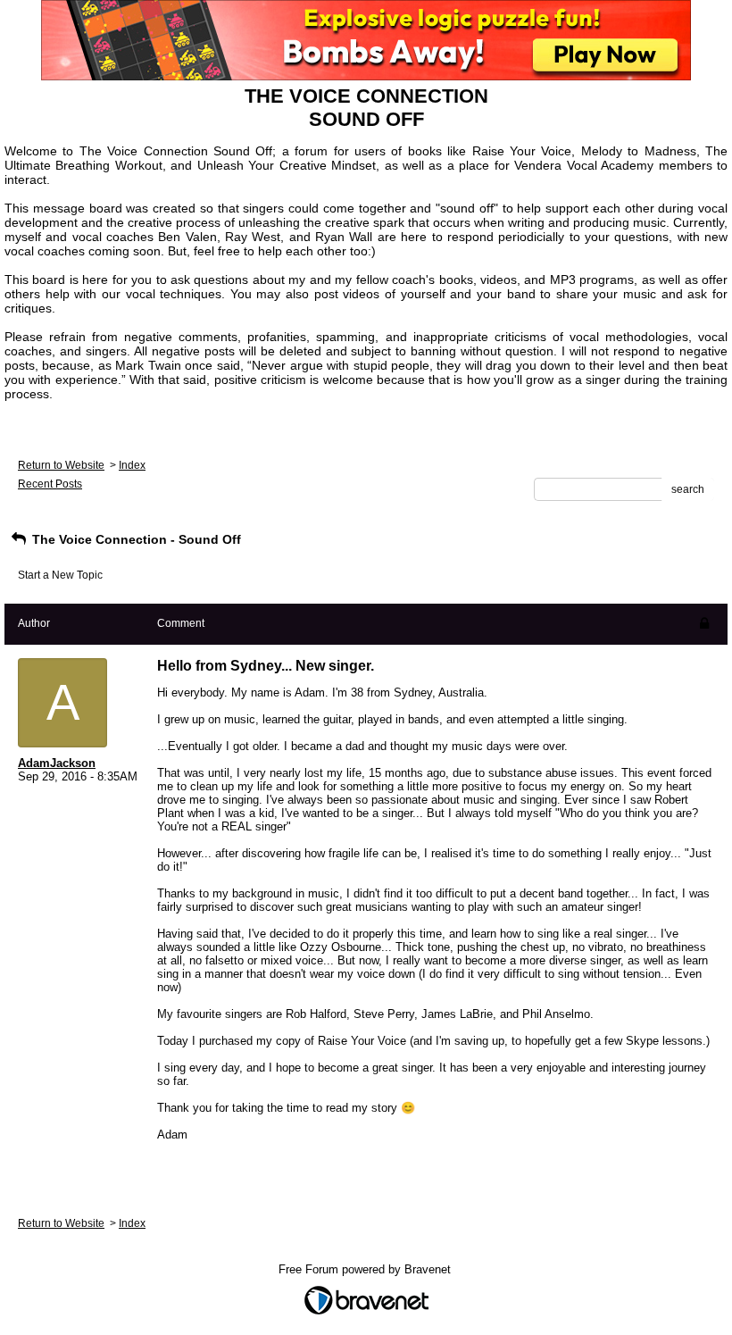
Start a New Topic (60, 575)
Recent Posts (50, 484)
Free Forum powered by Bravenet (366, 1269)
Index (132, 465)
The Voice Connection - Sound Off (135, 539)
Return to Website (61, 465)
